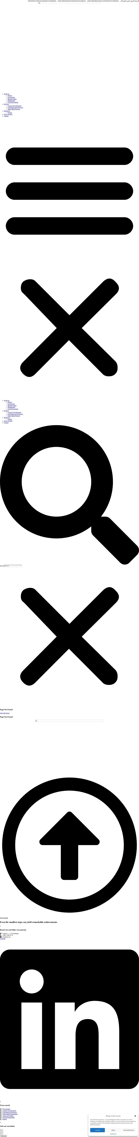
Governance (11, 97)
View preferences (128, 1130)
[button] (135, 1116)
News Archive (8, 114)
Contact (6, 116)
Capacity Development (14, 106)
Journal (10, 112)
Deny (113, 1130)
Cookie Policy (113, 1134)
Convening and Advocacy (15, 107)
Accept (97, 1130)
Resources (7, 111)
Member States (12, 99)
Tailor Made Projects (14, 109)
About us (6, 94)
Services (6, 104)
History (10, 95)
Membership (11, 101)
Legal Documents (13, 102)
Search (2, 566)
